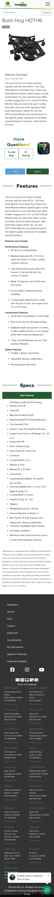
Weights (14, 504)
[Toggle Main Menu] (48, 4)
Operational (15, 474)
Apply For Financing (16, 654)
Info (15, 171)
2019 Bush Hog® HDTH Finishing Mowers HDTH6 (26, 404)
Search (46, 12)
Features (14, 513)
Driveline (14, 460)
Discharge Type (17, 530)
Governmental (14, 640)
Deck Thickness (18, 446)
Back (7, 27)
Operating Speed (18, 478)
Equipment (12, 604)
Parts (9, 618)
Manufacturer (16, 415)
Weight (13, 508)
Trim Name (15, 424)
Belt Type (14, 517)
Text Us (26, 155)
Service (11, 611)
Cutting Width (16, 494)
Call (12, 154)
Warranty (14, 535)
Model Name (16, 419)
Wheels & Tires (17, 464)
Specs (38, 171)
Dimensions (15, 486)
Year (12, 410)
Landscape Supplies (17, 661)
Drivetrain (14, 455)
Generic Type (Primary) (21, 429)
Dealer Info (12, 633)
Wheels (13, 469)
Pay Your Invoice (15, 647)
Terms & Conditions (27, 684)
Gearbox (14, 441)
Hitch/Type (15, 451)
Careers (11, 625)
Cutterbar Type (17, 526)
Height (13, 499)
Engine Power (16, 433)
